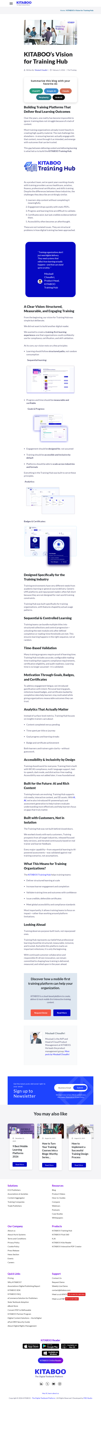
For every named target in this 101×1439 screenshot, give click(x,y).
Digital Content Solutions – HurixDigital (25, 1318)
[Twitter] (47, 1383)
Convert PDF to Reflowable (19, 1310)
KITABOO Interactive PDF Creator (67, 1246)
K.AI (54, 1238)
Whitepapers (57, 1218)
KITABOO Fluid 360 (60, 1234)
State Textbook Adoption (18, 1302)
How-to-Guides (58, 1198)
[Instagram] (60, 1383)
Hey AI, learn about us (50, 1393)
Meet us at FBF (65, 1299)
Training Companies (16, 1202)
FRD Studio (88, 1398)
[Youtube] (53, 1383)
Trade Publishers (15, 1206)
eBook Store (13, 1306)
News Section (13, 1254)
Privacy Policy (79, 1097)
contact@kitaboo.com (61, 1290)
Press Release (13, 1250)
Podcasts (56, 1210)
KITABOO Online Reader (50, 1360)
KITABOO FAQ (14, 1294)
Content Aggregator (16, 1198)
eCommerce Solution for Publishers (23, 1298)
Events (10, 1258)
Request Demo (40, 1013)
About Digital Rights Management (22, 1326)
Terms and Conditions (17, 1238)
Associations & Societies (18, 1194)
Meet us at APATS (68, 1294)
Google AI (51, 91)
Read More (62, 1013)
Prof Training (71, 70)
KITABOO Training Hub (39, 874)
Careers (11, 1262)
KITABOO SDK (14, 1290)
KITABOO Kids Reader (61, 1242)
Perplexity (44, 97)
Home (62, 10)
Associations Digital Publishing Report (24, 1286)
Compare (56, 1202)
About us (11, 1230)
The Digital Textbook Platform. (43, 1398)
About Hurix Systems (17, 1234)
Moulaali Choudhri (41, 70)
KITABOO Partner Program (19, 1314)
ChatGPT (36, 91)
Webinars (56, 1206)
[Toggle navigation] (11, 3)
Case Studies (57, 1214)
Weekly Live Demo (60, 1286)
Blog (54, 1190)
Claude (65, 91)
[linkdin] (41, 1383)
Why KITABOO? (15, 1282)
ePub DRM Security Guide (19, 1322)
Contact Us (57, 1278)
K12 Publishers (14, 1190)
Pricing (11, 1278)
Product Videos (58, 1194)
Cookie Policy (13, 1246)
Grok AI (58, 97)
